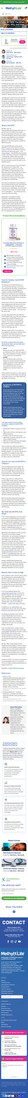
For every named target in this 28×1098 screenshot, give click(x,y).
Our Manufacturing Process (9, 1020)
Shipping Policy (5, 982)
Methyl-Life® (16, 1092)
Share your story (5, 1008)
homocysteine (6, 153)
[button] (25, 8)
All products (4, 1024)
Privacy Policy (5, 987)
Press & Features (6, 1004)
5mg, (14, 603)
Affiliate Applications (7, 1015)
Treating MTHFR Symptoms (16, 668)
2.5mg (10, 603)
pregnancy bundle (11, 630)
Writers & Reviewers (6, 1010)
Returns (3, 980)
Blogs (2, 1022)
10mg (17, 603)
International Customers (7, 984)
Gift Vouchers (5, 1012)
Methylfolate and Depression (12, 853)
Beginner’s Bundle (9, 614)
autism (24, 441)
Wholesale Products (6, 993)
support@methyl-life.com (14, 935)
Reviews (3, 1006)
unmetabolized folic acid (15, 553)
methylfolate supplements (9, 593)
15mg (23, 603)
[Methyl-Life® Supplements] (13, 8)
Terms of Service (6, 989)
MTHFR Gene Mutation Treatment (13, 868)
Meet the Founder (6, 1026)
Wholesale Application (7, 991)
